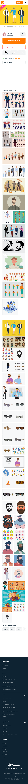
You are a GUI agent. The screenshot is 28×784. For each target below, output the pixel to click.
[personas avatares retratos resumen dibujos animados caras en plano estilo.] (19, 393)
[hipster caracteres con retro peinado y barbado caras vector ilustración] (8, 381)
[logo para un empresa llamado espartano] (8, 614)
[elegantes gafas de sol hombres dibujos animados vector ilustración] (8, 505)
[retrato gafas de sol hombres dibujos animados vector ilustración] (8, 563)
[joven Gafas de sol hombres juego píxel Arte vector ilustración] (8, 649)
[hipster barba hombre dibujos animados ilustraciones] (6, 677)
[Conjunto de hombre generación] (13, 197)
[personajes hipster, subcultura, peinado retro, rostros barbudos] (8, 393)
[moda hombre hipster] (13, 367)
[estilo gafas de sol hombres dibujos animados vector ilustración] (8, 528)
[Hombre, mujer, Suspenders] (9, 122)
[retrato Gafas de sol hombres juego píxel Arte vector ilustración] (8, 638)
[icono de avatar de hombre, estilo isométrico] (6, 596)
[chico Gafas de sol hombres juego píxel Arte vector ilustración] (8, 626)
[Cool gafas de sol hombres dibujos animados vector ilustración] (8, 481)
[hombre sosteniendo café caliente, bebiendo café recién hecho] (7, 112)
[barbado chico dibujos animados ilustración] (8, 692)
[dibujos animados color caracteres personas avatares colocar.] (8, 705)
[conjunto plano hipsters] (9, 604)
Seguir (22, 35)
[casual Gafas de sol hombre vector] (13, 442)
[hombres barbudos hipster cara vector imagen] (13, 285)
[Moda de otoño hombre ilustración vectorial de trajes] (13, 212)
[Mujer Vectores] (13, 330)
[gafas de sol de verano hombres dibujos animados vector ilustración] (8, 516)
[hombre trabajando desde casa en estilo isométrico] (10, 346)
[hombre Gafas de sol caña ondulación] (19, 769)
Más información (8, 61)
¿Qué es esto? (17, 58)
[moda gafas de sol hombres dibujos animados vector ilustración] (8, 552)
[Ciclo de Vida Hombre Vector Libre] (13, 182)
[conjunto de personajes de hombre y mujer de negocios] (13, 270)
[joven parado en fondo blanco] (7, 243)
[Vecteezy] (2, 2)
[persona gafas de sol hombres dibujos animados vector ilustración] (8, 540)
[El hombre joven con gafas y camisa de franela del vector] (13, 229)
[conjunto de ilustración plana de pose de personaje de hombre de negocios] (5, 143)
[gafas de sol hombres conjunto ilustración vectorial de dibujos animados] (8, 430)
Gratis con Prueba (14, 40)
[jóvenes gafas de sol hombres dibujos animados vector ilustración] (8, 493)
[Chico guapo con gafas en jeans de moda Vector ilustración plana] (11, 469)
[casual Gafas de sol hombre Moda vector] (13, 585)
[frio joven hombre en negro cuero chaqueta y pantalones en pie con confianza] (4, 456)
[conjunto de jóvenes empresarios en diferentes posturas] (13, 99)
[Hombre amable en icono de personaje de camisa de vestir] (13, 302)
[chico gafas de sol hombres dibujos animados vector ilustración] (18, 562)
